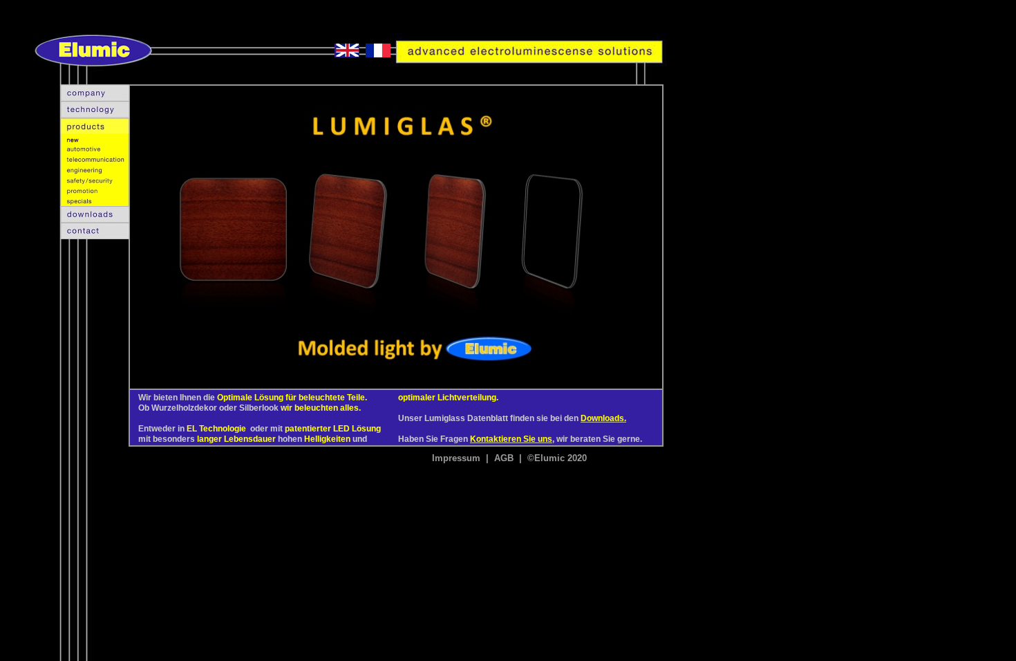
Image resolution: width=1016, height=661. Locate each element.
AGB (504, 458)
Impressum (456, 458)
